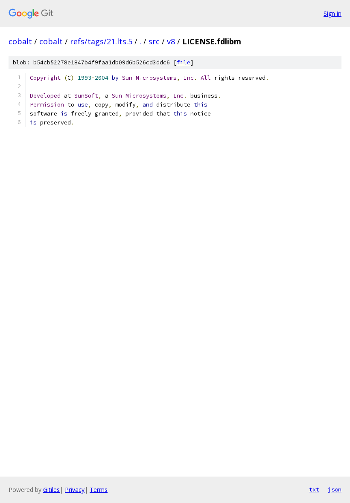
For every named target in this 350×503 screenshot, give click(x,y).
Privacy (75, 490)
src (154, 41)
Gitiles (51, 490)
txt (314, 489)
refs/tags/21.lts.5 (101, 41)
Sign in (332, 13)
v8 (171, 41)
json (334, 489)
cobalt (20, 41)
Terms (99, 490)
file (183, 62)
